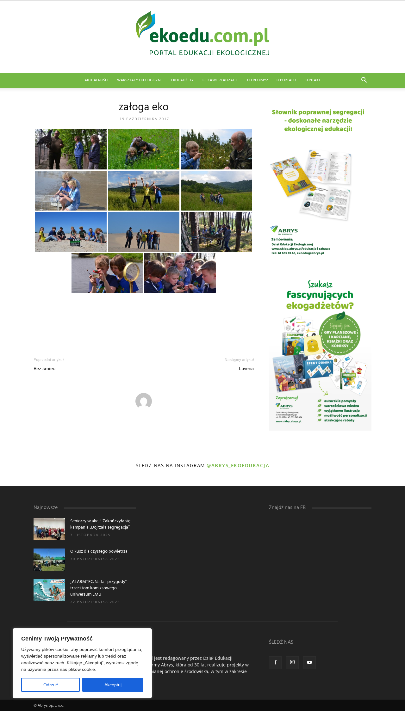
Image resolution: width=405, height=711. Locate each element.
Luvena (246, 368)
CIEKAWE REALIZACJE (220, 80)
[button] (363, 81)
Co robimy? (257, 80)
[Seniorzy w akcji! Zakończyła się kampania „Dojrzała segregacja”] (49, 529)
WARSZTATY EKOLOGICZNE (139, 80)
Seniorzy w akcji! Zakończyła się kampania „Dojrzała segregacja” (100, 524)
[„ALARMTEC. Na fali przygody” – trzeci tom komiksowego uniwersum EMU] (49, 590)
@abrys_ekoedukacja (238, 465)
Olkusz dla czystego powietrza (99, 551)
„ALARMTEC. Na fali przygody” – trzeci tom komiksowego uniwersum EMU (100, 588)
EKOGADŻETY (182, 80)
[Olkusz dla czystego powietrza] (49, 560)
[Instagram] (292, 662)
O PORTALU (286, 80)
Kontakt (313, 80)
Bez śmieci (45, 368)
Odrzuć (50, 684)
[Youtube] (309, 662)
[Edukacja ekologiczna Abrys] (202, 37)
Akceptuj (113, 684)
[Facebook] (275, 662)
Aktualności (96, 80)
